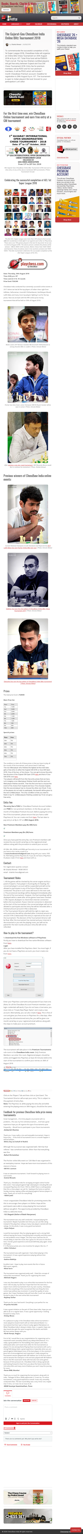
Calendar (38, 24)
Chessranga (51, 24)
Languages (15, 24)
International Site (62, 157)
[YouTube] (64, 127)
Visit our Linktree (70, 120)
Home (4, 24)
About (76, 24)
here (37, 774)
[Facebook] (70, 127)
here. (16, 777)
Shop (28, 24)
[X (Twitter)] (59, 127)
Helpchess (65, 24)
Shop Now (67, 73)
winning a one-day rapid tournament (20, 465)
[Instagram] (75, 127)
